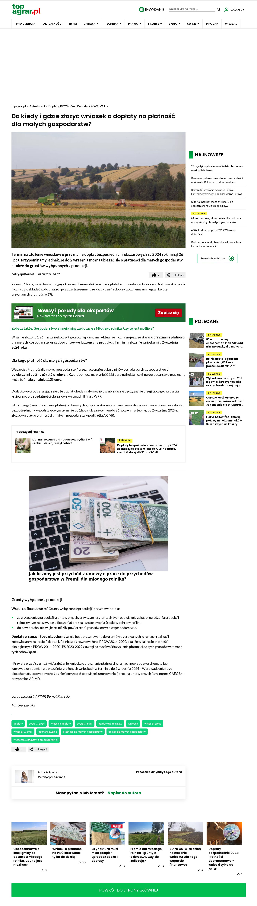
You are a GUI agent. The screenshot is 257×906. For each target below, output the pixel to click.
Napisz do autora (124, 793)
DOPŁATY (18, 723)
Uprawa (89, 24)
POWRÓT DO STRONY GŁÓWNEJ (128, 890)
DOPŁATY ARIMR (84, 723)
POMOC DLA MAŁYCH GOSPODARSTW (127, 731)
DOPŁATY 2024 (37, 723)
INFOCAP (212, 24)
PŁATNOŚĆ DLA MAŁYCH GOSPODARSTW (83, 731)
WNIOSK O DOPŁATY (61, 723)
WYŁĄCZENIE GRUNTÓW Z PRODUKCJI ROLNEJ (36, 739)
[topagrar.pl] (26, 9)
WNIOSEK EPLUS (152, 723)
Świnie (191, 24)
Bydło (173, 24)
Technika (111, 24)
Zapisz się (168, 313)
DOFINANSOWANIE (47, 731)
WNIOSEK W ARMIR (23, 731)
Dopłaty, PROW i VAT (62, 106)
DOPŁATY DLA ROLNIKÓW (110, 723)
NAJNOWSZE (209, 155)
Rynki (73, 24)
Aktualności (52, 24)
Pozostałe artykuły (213, 258)
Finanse (153, 24)
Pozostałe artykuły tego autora (159, 772)
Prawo (133, 24)
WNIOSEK (133, 723)
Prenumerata (25, 24)
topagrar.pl (18, 106)
